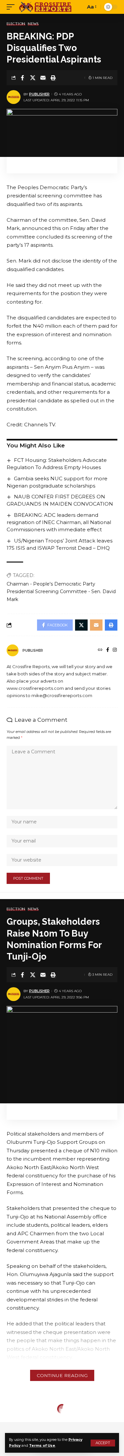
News (33, 24)
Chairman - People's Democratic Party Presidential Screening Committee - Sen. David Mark (61, 592)
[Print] (53, 77)
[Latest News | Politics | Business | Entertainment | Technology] (46, 7)
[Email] (43, 77)
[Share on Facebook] (22, 77)
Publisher (39, 94)
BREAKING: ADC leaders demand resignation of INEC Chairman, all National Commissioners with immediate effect (59, 522)
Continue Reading (62, 1375)
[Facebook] (107, 650)
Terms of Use (42, 1445)
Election (16, 24)
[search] (79, 7)
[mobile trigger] (12, 7)
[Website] (100, 650)
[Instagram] (114, 650)
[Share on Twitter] (32, 77)
